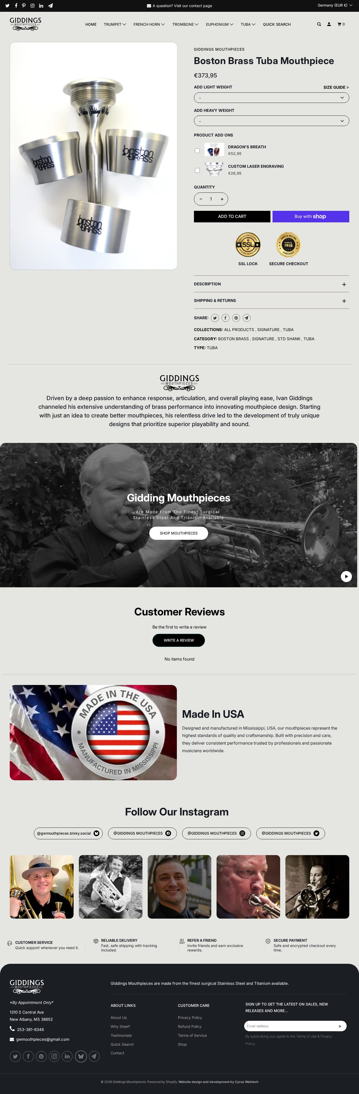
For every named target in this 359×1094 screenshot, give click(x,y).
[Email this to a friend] (246, 318)
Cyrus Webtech (246, 1082)
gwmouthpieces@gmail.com (42, 1039)
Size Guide (335, 87)
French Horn (147, 24)
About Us (119, 1017)
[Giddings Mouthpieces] (36, 24)
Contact (117, 1053)
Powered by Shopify (162, 1082)
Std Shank (289, 338)
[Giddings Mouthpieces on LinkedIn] (43, 5)
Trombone (183, 24)
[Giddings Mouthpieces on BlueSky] (81, 1056)
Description (270, 284)
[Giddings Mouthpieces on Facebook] (18, 5)
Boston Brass (234, 338)
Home (90, 24)
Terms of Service (192, 1035)
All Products (239, 329)
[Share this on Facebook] (224, 318)
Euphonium (218, 24)
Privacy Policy (190, 1017)
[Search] (319, 24)
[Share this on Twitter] (214, 318)
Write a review (179, 640)
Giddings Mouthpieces (219, 49)
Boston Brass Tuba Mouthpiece (264, 60)
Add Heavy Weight (214, 110)
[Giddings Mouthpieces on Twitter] (9, 5)
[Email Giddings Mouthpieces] (52, 5)
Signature (269, 329)
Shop (182, 1044)
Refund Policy (190, 1026)
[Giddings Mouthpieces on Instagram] (34, 5)
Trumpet (113, 24)
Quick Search (277, 24)
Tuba (246, 24)
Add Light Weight (213, 87)
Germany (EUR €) (333, 5)
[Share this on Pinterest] (235, 318)
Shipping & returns (270, 300)
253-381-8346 (30, 1029)
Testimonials (121, 1035)
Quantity (204, 187)
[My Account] (329, 24)
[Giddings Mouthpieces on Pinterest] (25, 5)
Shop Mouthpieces (179, 533)
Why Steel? (120, 1026)
